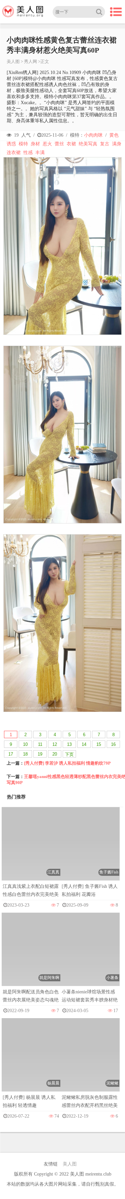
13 (69, 744)
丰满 (40, 152)
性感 (28, 152)
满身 (116, 143)
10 (25, 744)
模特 (23, 143)
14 (84, 744)
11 (40, 744)
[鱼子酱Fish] (90, 850)
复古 (104, 143)
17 (10, 754)
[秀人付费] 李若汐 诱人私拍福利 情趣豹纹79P (67, 763)
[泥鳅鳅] (90, 1061)
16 (113, 744)
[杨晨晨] (31, 1061)
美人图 (13, 61)
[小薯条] (90, 956)
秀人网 (30, 61)
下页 (69, 754)
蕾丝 (59, 143)
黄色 (114, 135)
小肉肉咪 (93, 135)
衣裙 (71, 143)
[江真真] (31, 850)
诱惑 (11, 143)
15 (98, 744)
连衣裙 (14, 152)
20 (54, 754)
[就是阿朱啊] (31, 956)
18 (25, 754)
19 (40, 754)
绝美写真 (88, 143)
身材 (35, 143)
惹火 (47, 143)
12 (54, 744)
